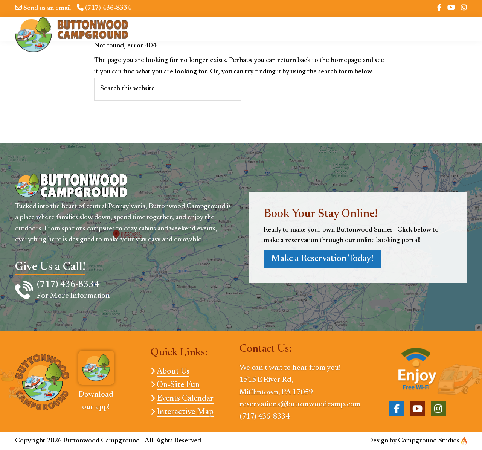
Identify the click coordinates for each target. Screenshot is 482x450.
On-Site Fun (178, 385)
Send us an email (46, 8)
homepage (346, 60)
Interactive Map (185, 412)
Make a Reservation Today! (322, 258)
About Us (173, 372)
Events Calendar (185, 399)
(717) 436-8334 (107, 8)
